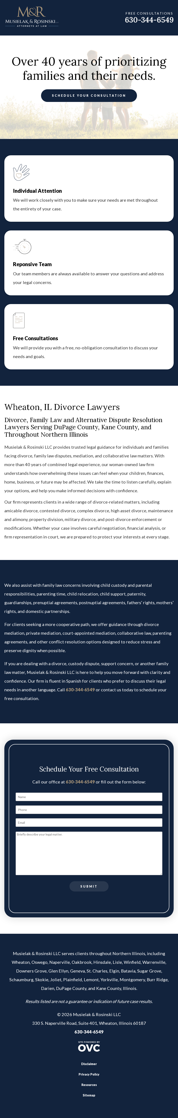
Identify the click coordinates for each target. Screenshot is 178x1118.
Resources (89, 1085)
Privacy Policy (89, 1074)
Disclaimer (89, 1064)
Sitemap (89, 1095)
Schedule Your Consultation (89, 95)
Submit (89, 886)
